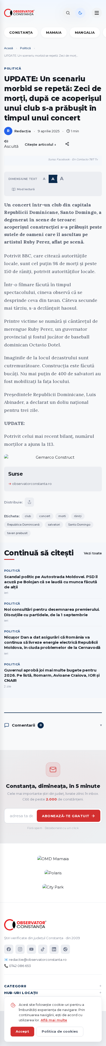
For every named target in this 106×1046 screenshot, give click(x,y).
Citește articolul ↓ (40, 144)
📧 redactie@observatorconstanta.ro (35, 959)
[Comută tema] (80, 13)
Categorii (15, 986)
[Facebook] (8, 949)
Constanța (21, 32)
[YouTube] (31, 949)
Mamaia (53, 32)
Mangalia (85, 32)
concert (44, 516)
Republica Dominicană (23, 524)
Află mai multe (54, 1020)
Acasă (8, 48)
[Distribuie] (67, 144)
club (28, 516)
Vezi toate (93, 553)
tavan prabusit (17, 533)
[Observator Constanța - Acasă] (20, 13)
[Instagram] (20, 949)
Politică (25, 48)
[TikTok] (42, 949)
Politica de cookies (60, 1031)
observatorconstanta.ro (32, 484)
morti (62, 516)
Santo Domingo (79, 524)
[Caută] (68, 13)
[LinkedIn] (54, 949)
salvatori (54, 524)
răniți (78, 516)
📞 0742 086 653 (17, 966)
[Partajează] (29, 502)
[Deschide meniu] (97, 13)
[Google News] (65, 949)
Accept (22, 1031)
